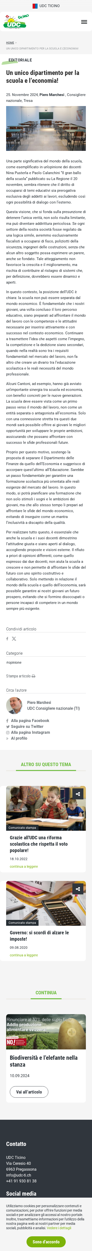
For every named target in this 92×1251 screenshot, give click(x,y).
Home (10, 42)
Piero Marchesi (52, 95)
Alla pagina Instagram (30, 732)
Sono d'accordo (46, 1241)
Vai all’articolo (29, 1092)
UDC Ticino (49, 6)
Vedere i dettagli (59, 1228)
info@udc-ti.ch (18, 1175)
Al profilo (19, 738)
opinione (14, 662)
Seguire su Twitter (27, 726)
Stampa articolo (19, 676)
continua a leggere (24, 866)
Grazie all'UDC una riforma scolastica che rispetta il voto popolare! (39, 844)
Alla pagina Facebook (30, 720)
